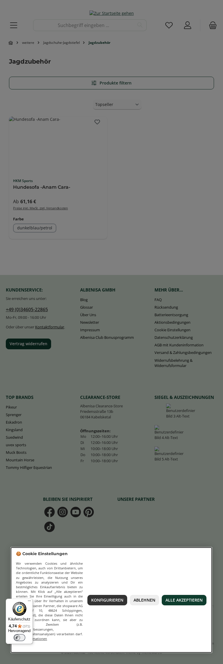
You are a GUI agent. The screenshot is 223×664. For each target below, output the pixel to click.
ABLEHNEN (144, 600)
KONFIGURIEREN (107, 600)
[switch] (19, 637)
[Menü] (29, 602)
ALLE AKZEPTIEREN (184, 600)
